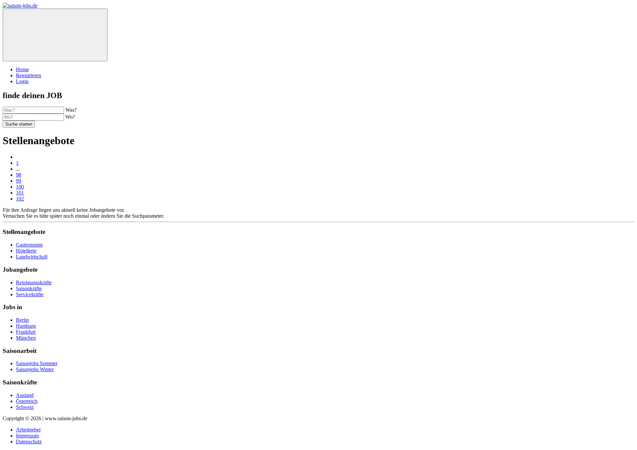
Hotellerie (26, 250)
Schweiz (25, 407)
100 (20, 187)
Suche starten (18, 124)
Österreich (26, 401)
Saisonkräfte (29, 288)
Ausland (25, 395)
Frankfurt (25, 332)
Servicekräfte (29, 294)
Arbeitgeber (28, 429)
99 (18, 181)
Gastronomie (29, 245)
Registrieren (28, 75)
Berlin (22, 320)
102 (20, 198)
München (26, 338)
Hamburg (26, 326)
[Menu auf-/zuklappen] (55, 35)
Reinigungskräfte (34, 282)
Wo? (70, 117)
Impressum (27, 435)
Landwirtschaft (31, 256)
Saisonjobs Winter (35, 369)
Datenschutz (29, 441)
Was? (71, 110)
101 (20, 193)
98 (18, 175)
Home (22, 69)
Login (22, 81)
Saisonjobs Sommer (36, 363)
